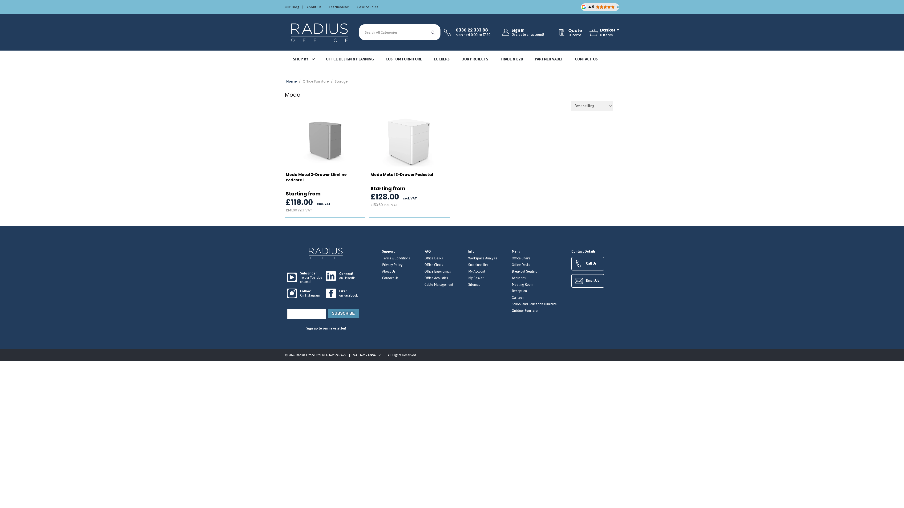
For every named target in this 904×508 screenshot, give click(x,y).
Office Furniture (316, 81)
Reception (519, 291)
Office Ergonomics (437, 271)
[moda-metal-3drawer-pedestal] (409, 141)
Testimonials (339, 7)
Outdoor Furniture (525, 311)
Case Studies (368, 7)
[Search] (433, 32)
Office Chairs (433, 265)
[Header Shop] (320, 32)
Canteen (518, 297)
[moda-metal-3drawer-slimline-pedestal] (325, 141)
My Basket (476, 278)
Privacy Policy (392, 265)
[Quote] (561, 33)
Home (291, 81)
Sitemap (474, 284)
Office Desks (433, 258)
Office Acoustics (436, 278)
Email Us (592, 280)
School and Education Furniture (534, 304)
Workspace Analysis (482, 258)
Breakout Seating (524, 271)
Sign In (528, 32)
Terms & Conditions (396, 258)
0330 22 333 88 (472, 30)
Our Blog (292, 7)
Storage (341, 81)
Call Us (591, 263)
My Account (476, 271)
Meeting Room (522, 284)
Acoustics (519, 278)
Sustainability (478, 265)
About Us (314, 7)
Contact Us (390, 278)
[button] (303, 59)
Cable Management (438, 284)
